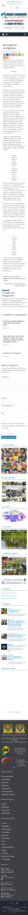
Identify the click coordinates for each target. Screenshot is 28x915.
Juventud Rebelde (7, 829)
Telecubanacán (6, 859)
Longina (19, 77)
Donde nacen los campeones (8, 593)
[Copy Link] (22, 54)
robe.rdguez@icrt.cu (7, 896)
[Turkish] (20, 20)
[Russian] (18, 20)
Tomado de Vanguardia (16, 51)
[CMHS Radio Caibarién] (3, 34)
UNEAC (4, 850)
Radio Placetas (6, 813)
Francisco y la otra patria (12, 353)
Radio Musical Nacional (9, 794)
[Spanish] (6, 20)
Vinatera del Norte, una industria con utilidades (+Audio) (15, 284)
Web (2, 413)
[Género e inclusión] (14, 510)
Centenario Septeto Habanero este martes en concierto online (13, 323)
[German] (12, 20)
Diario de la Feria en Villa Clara (9, 596)
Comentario (5, 377)
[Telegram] (10, 54)
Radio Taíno (6, 785)
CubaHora (5, 853)
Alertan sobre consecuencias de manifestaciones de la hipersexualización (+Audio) (14, 278)
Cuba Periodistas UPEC (8, 847)
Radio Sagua (6, 807)
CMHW (4, 804)
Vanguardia (6, 835)
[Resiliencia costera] (14, 530)
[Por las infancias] (14, 449)
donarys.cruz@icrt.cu (7, 884)
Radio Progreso (6, 788)
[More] (7, 57)
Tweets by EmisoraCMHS (14, 712)
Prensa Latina (6, 838)
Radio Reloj (5, 782)
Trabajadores (6, 832)
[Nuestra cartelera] (14, 579)
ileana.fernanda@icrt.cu (8, 872)
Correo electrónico (7, 406)
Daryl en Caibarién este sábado (13, 4)
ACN (4, 841)
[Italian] (14, 20)
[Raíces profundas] (14, 482)
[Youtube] (13, 54)
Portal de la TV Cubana (8, 856)
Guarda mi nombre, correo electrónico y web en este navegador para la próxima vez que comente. (14, 426)
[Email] (19, 54)
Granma (5, 823)
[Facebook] (4, 54)
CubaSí (4, 844)
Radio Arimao (6, 810)
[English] (8, 20)
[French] (10, 20)
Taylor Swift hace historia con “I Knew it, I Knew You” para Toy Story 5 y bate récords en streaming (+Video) (13, 339)
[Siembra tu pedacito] (14, 557)
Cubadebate (6, 826)
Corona (5, 79)
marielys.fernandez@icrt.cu (9, 890)
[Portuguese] (16, 20)
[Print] (4, 57)
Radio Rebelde (6, 779)
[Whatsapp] (16, 54)
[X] (7, 54)
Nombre (4, 398)
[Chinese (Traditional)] (22, 20)
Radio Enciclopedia (7, 791)
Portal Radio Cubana (8, 776)
